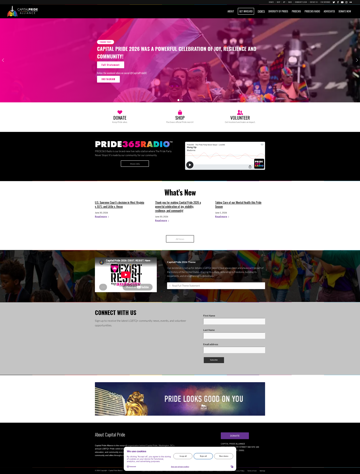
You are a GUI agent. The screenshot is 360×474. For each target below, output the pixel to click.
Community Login (301, 2)
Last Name (209, 329)
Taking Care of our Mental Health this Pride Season (238, 204)
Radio (290, 2)
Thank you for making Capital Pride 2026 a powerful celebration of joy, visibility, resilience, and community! (178, 206)
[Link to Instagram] (346, 2)
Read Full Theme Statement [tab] (186, 285)
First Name (209, 315)
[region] (180, 60)
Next (259, 399)
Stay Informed (325, 2)
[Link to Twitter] (334, 2)
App (284, 2)
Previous (101, 399)
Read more (101, 216)
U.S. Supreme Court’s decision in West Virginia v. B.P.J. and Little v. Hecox (119, 204)
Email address (210, 344)
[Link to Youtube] (342, 2)
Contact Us (314, 2)
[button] (3, 60)
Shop (278, 2)
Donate (271, 2)
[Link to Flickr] (351, 2)
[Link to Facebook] (338, 2)
